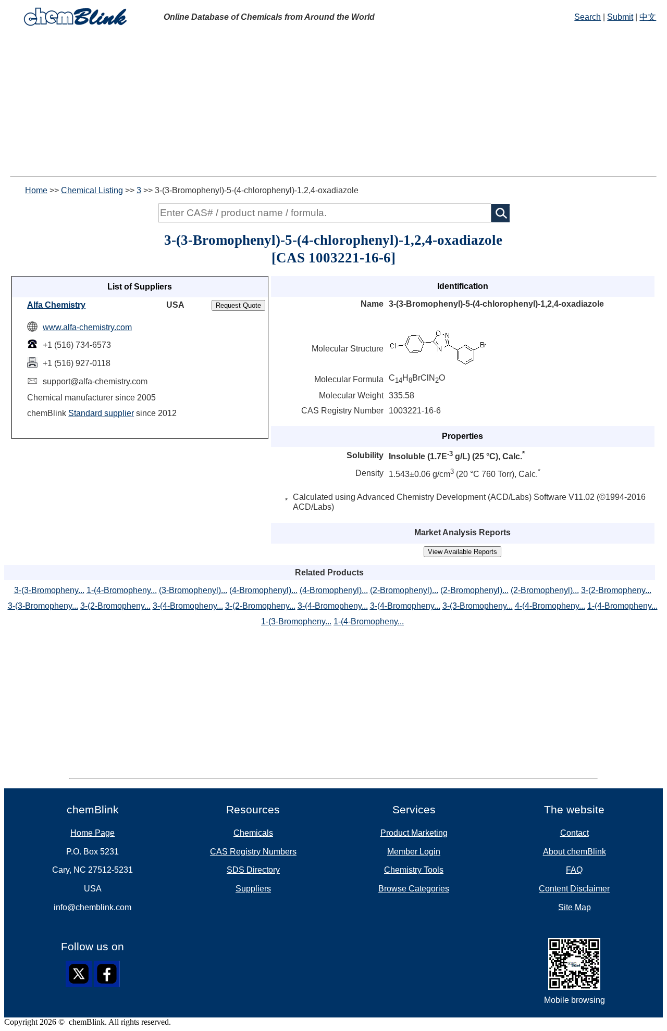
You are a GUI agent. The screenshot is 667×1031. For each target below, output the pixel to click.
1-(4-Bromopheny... (122, 590)
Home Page (92, 832)
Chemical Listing (92, 190)
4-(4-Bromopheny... (550, 605)
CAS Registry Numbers (253, 851)
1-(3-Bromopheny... (296, 621)
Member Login (413, 851)
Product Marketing (414, 832)
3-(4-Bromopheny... (188, 605)
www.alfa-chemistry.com (87, 327)
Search (587, 16)
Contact (574, 832)
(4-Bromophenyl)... (263, 590)
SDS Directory (253, 869)
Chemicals (253, 832)
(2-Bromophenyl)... (404, 590)
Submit (620, 16)
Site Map (574, 907)
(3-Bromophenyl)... (193, 590)
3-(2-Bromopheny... (616, 590)
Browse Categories (413, 888)
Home (36, 190)
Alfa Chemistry (56, 304)
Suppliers (253, 888)
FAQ (574, 869)
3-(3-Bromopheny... (49, 590)
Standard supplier (101, 413)
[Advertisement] (333, 103)
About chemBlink (574, 851)
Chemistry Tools (413, 869)
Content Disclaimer (574, 888)
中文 (647, 16)
